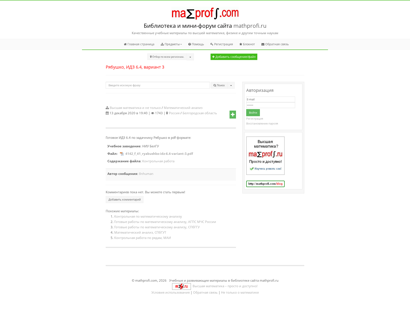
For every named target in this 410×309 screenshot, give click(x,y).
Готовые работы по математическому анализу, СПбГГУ (157, 227)
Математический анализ (183, 107)
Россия (174, 113)
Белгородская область (200, 113)
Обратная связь (276, 44)
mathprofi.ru (249, 25)
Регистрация (223, 44)
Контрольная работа (158, 161)
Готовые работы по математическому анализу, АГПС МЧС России (165, 222)
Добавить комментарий (124, 199)
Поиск (220, 85)
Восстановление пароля (262, 123)
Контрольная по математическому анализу (148, 216)
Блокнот (248, 44)
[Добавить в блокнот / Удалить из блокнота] (233, 115)
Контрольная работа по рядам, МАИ (142, 238)
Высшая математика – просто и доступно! (224, 286)
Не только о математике (240, 292)
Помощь (197, 44)
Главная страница (140, 44)
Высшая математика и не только (135, 107)
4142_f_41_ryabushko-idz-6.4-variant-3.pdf (159, 153)
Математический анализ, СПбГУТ (140, 232)
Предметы (172, 44)
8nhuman (146, 173)
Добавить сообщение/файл (235, 57)
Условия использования (170, 292)
